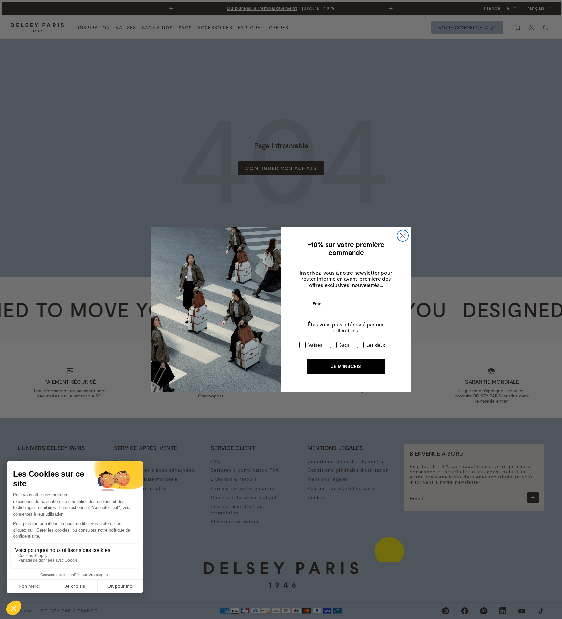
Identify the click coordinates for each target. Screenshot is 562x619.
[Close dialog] (402, 235)
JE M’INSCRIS (346, 366)
